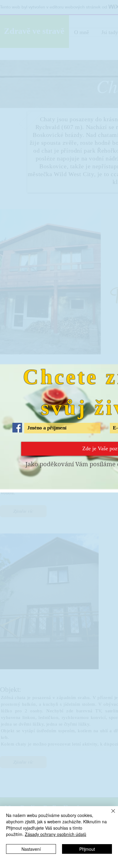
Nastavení (31, 849)
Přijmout (87, 849)
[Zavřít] (109, 814)
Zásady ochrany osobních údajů (55, 834)
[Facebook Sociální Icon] (17, 427)
